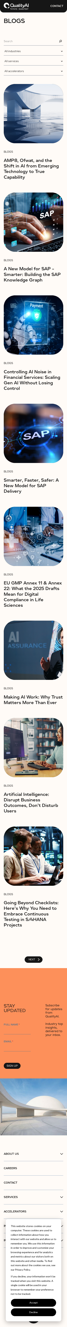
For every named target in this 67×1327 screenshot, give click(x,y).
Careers (10, 1168)
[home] (16, 6)
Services (11, 1197)
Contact (56, 6)
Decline (33, 1312)
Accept (33, 1302)
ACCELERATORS (15, 1211)
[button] (33, 1154)
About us (11, 1154)
